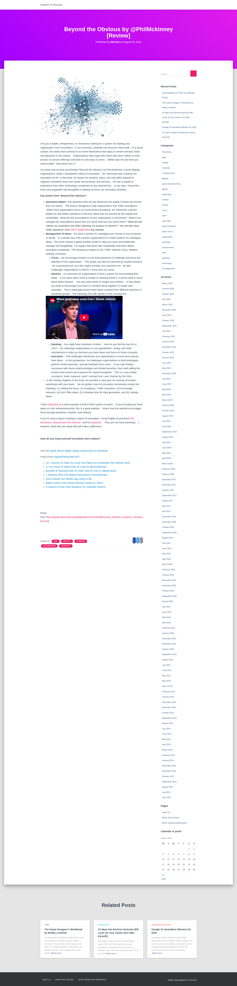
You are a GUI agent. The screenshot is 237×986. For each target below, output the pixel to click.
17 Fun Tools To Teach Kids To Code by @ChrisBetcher (76, 466)
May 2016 (166, 554)
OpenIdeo (53, 404)
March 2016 (167, 564)
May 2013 (166, 739)
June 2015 (166, 612)
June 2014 (166, 670)
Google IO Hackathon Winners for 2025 (179, 127)
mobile (165, 205)
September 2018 (169, 432)
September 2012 (169, 782)
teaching (166, 258)
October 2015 (168, 591)
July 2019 (166, 421)
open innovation (49, 546)
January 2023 (168, 341)
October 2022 (168, 352)
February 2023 (168, 336)
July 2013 (166, 729)
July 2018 (166, 442)
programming (168, 247)
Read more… (57, 953)
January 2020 (168, 405)
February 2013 (168, 755)
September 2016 (169, 532)
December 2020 (169, 373)
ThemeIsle (192, 980)
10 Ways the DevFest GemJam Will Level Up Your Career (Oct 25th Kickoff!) (177, 117)
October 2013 (168, 713)
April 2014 (166, 681)
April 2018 (166, 458)
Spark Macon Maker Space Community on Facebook (79, 450)
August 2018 (167, 437)
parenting (166, 242)
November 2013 (169, 707)
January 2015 (168, 633)
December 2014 (169, 638)
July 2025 (166, 299)
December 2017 (169, 479)
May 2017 (166, 506)
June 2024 (166, 315)
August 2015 (167, 601)
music (164, 210)
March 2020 (167, 400)
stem (164, 252)
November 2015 (169, 585)
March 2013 (167, 750)
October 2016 (168, 527)
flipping (165, 178)
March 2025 (167, 304)
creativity (67, 541)
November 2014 (169, 644)
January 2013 (168, 760)
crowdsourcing (168, 173)
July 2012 (166, 792)
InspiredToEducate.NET (67, 456)
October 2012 (168, 776)
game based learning (171, 184)
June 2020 (166, 384)
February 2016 (168, 569)
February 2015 (168, 628)
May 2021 (166, 368)
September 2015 (169, 596)
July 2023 (166, 331)
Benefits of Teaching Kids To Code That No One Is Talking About (81, 470)
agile (55, 541)
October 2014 (168, 649)
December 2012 (169, 766)
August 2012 (167, 787)
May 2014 (166, 676)
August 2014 (167, 660)
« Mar (163, 879)
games (165, 189)
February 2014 (168, 691)
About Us (166, 812)
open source (167, 231)
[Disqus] (91, 588)
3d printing (166, 152)
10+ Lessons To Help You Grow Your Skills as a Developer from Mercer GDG (88, 462)
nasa (164, 215)
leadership (80, 541)
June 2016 (166, 548)
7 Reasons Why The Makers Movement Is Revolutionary (77, 474)
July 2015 (166, 607)
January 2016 (168, 575)
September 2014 (169, 654)
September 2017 (169, 495)
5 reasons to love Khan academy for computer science (75, 487)
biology (165, 162)
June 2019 (166, 426)
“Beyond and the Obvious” (66, 422)
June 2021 (166, 363)
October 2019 (168, 410)
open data (166, 221)
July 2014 (166, 665)
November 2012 (169, 771)
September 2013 (169, 718)
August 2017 (167, 501)
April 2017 (166, 511)
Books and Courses (170, 818)
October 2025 (168, 294)
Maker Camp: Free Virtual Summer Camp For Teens (74, 483)
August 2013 (167, 723)
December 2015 (169, 580)
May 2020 (166, 389)
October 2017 (168, 490)
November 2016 (169, 522)
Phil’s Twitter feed (80, 229)
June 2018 (166, 448)
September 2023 (169, 326)
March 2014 (167, 686)
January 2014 (168, 697)
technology (66, 546)
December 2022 (169, 347)
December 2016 (169, 516)
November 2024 (169, 310)
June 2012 (166, 797)
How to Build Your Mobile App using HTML (69, 479)
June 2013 (166, 734)
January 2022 (168, 357)
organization (167, 237)
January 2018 (168, 474)
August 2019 (167, 416)
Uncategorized (168, 268)
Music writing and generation (174, 823)
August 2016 (167, 538)
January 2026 (168, 288)
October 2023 (168, 320)
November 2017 (169, 485)
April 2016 (166, 559)
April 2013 (166, 744)
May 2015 (166, 617)
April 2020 (166, 394)
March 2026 (167, 283)
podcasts (96, 422)
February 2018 (168, 469)
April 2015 (166, 622)
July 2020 (166, 379)
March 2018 (167, 463)
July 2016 (166, 543)
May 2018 (166, 453)
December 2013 (169, 702)
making (165, 199)
